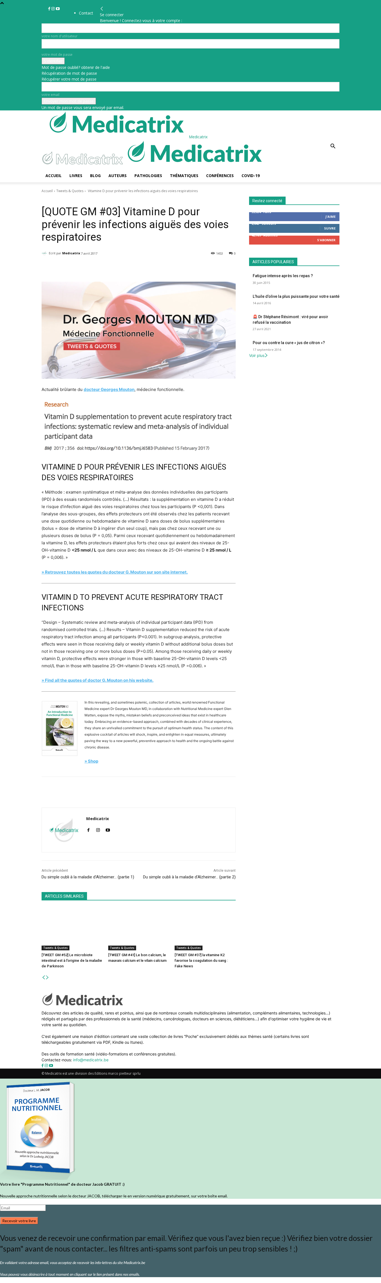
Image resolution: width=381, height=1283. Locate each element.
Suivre (330, 228)
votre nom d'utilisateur (60, 36)
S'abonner (326, 240)
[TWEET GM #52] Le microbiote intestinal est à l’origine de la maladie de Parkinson (72, 960)
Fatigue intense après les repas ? (283, 276)
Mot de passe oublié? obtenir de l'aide (76, 67)
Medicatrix (71, 253)
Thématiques (184, 175)
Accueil (53, 175)
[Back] (102, 8)
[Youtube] (58, 8)
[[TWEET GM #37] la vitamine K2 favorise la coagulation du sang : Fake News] (205, 929)
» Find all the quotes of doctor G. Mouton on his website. (97, 680)
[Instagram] (53, 8)
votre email (50, 94)
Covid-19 (251, 175)
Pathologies (148, 175)
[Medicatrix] (45, 253)
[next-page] (47, 977)
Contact (86, 13)
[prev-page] (43, 977)
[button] (332, 146)
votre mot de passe (57, 54)
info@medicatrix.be (90, 1059)
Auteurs (117, 175)
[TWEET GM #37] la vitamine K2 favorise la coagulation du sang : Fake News (201, 960)
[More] (186, 267)
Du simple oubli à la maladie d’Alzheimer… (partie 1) (88, 877)
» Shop (91, 761)
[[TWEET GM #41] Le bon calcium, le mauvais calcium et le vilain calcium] (138, 929)
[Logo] (84, 166)
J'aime (330, 216)
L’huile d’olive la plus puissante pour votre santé (296, 296)
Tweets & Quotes (69, 191)
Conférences (220, 175)
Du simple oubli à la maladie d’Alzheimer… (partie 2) (189, 877)
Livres (75, 175)
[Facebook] (49, 8)
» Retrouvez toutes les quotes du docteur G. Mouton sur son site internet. (115, 572)
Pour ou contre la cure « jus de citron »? (289, 342)
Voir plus (256, 355)
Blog (95, 175)
